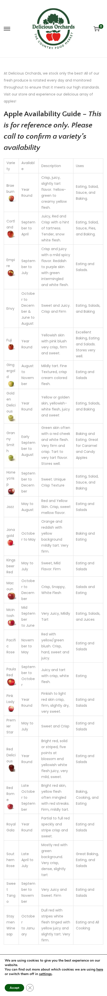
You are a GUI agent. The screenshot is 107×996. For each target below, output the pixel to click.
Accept (14, 988)
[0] (97, 29)
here (99, 969)
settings (45, 974)
